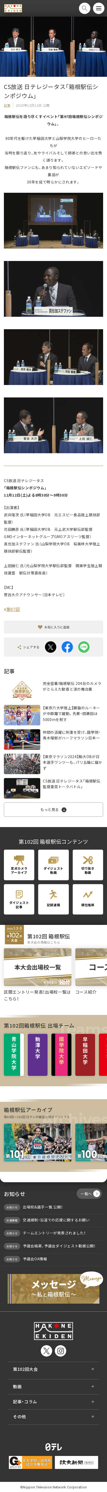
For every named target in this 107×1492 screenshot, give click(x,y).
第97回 (13, 609)
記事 (7, 105)
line (84, 647)
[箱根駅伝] (13, 8)
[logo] (53, 1331)
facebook (67, 647)
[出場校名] (14, 1055)
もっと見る (50, 809)
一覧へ (86, 1193)
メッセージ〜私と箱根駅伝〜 (53, 1287)
